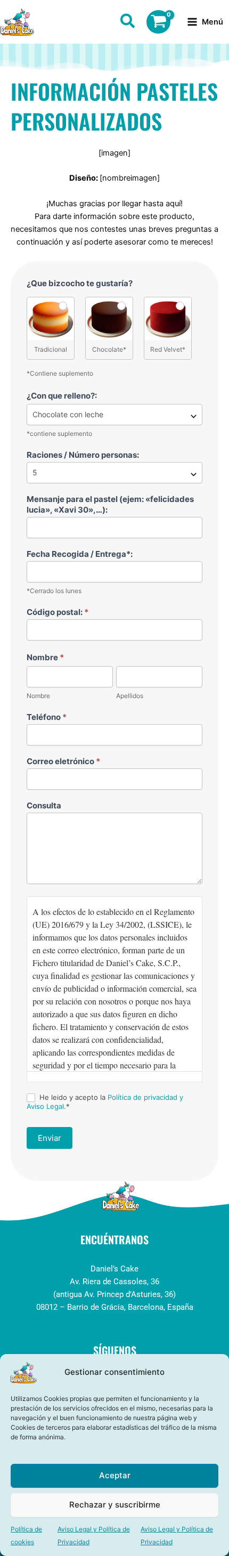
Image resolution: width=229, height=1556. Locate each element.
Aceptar (114, 1475)
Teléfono (47, 717)
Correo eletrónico (63, 761)
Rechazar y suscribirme (114, 1505)
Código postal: (57, 612)
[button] (128, 23)
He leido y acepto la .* (105, 1102)
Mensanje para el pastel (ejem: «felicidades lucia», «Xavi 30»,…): (110, 504)
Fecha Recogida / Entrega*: (80, 554)
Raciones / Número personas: (83, 455)
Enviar (49, 1138)
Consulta (44, 805)
